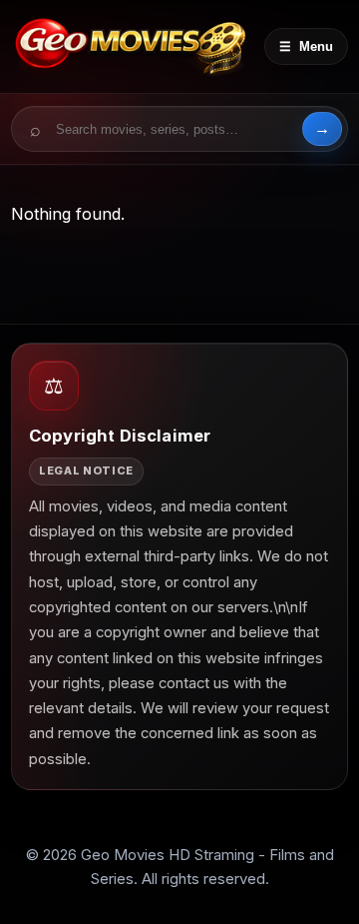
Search (322, 129)
